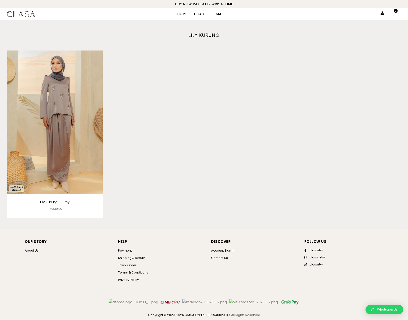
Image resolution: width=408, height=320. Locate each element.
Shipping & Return (131, 258)
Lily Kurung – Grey (55, 202)
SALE (219, 14)
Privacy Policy (128, 280)
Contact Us (219, 258)
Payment (125, 250)
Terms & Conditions (133, 272)
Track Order (127, 265)
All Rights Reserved (245, 315)
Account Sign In (222, 250)
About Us (31, 250)
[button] (384, 309)
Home (182, 14)
